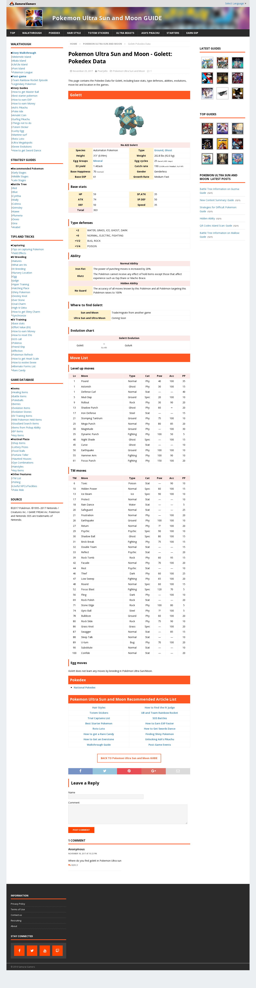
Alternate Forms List (24, 366)
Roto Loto (99, 728)
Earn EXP (192, 33)
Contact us (16, 915)
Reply (74, 865)
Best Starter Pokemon (98, 723)
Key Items (18, 435)
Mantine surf (20, 134)
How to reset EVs (22, 335)
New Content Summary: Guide (217, 200)
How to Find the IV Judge (160, 707)
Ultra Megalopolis (22, 142)
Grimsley (17, 207)
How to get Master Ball (26, 91)
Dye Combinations (23, 462)
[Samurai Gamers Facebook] (19, 950)
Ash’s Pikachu (150, 33)
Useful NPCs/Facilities (25, 486)
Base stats (19, 323)
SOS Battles (160, 718)
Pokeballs (18, 400)
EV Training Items (22, 415)
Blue (15, 192)
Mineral (98, 161)
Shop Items (19, 443)
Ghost (168, 150)
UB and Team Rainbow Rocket (159, 712)
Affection (18, 350)
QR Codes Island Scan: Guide (216, 225)
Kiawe (16, 211)
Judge (16, 280)
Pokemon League (23, 72)
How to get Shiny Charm (26, 311)
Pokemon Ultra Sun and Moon (129, 71)
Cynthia (17, 196)
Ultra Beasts (125, 33)
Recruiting (16, 920)
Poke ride (18, 111)
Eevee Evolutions (22, 146)
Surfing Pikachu (21, 119)
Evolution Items (21, 408)
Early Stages (19, 172)
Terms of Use (18, 909)
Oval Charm (19, 304)
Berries (17, 404)
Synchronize (19, 315)
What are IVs (20, 264)
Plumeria (17, 215)
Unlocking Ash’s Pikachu (159, 739)
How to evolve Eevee (24, 362)
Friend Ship (19, 346)
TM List (17, 478)
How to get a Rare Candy (99, 734)
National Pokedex (84, 687)
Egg (15, 276)
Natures (17, 261)
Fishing (16, 482)
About (14, 926)
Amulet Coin (19, 115)
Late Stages (19, 180)
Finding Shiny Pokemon (160, 734)
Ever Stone (19, 300)
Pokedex (54, 33)
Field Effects (19, 253)
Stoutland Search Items (26, 423)
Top (12, 33)
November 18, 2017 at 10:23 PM (82, 853)
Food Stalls (19, 450)
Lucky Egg (18, 131)
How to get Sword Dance (27, 150)
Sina (15, 223)
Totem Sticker (20, 127)
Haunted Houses (22, 458)
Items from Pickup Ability (27, 427)
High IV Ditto (20, 307)
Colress (17, 203)
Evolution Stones (22, 411)
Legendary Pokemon (24, 84)
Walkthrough (32, 33)
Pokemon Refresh (23, 354)
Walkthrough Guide (99, 744)
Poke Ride (18, 490)
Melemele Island (22, 56)
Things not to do (22, 123)
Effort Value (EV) (22, 327)
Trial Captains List (99, 718)
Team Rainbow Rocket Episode (30, 80)
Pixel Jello (103, 71)
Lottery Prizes (20, 447)
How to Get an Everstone (99, 739)
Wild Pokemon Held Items (27, 419)
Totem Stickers (98, 33)
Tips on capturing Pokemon (28, 249)
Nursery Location (22, 272)
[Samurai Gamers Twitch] (57, 950)
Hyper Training (21, 284)
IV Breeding (19, 268)
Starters (173, 33)
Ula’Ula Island (20, 64)
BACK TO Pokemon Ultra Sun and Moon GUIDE (129, 758)
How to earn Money (24, 103)
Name (71, 792)
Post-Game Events (160, 744)
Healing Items (20, 392)
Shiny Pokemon (21, 292)
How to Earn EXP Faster (159, 723)
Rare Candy (19, 370)
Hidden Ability (207, 218)
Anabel (16, 227)
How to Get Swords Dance (159, 728)
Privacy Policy (18, 903)
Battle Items (19, 396)
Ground (158, 150)
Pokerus (17, 343)
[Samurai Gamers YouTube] (45, 950)
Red (15, 188)
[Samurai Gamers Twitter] (32, 950)
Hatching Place (21, 288)
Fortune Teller (20, 455)
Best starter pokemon (25, 95)
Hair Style (74, 33)
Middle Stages (20, 176)
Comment (74, 802)
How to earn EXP (22, 99)
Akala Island (19, 60)
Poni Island (19, 68)
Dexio (16, 219)
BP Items (18, 431)
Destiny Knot (20, 296)
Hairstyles (18, 466)
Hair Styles (98, 707)
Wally (15, 199)
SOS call (17, 339)
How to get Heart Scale (26, 358)
